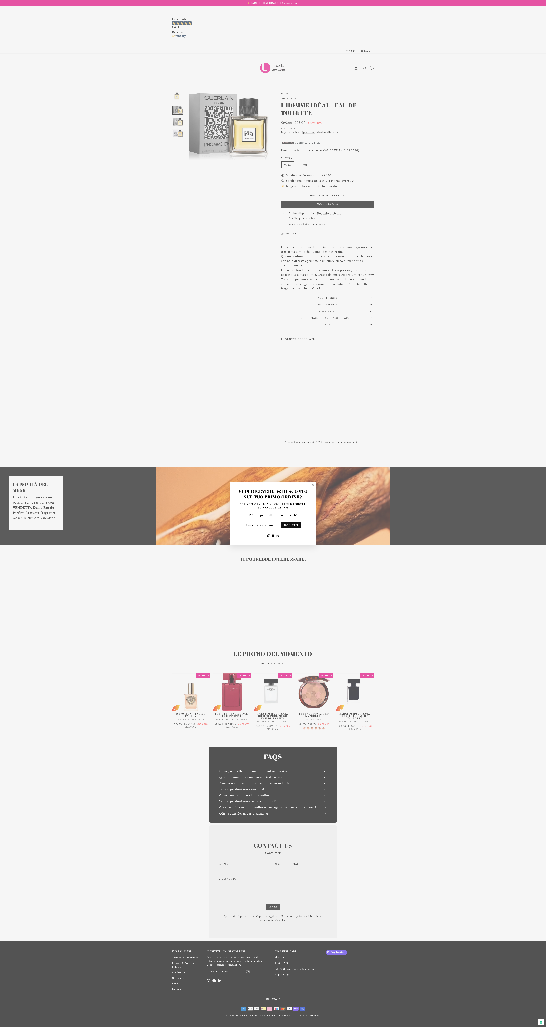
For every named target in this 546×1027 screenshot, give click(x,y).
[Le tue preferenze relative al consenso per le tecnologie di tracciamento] (541, 1022)
